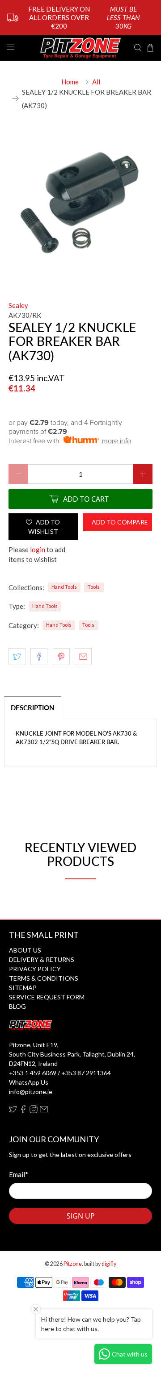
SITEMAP (23, 987)
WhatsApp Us (28, 1082)
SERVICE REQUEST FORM (47, 997)
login (37, 549)
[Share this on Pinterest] (61, 656)
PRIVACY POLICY (35, 969)
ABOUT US (25, 950)
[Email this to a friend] (83, 656)
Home (70, 82)
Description (33, 707)
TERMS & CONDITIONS (43, 978)
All (96, 82)
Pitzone (73, 1264)
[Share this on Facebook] (38, 656)
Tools (94, 587)
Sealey (18, 305)
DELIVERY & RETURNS (41, 959)
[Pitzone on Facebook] (23, 1111)
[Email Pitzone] (44, 1111)
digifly (109, 1264)
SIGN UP (81, 1216)
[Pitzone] (80, 47)
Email (18, 1174)
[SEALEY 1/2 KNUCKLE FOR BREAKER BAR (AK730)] (80, 202)
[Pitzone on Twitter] (13, 1111)
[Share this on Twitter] (16, 656)
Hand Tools (64, 587)
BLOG (17, 1006)
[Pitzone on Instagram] (34, 1111)
